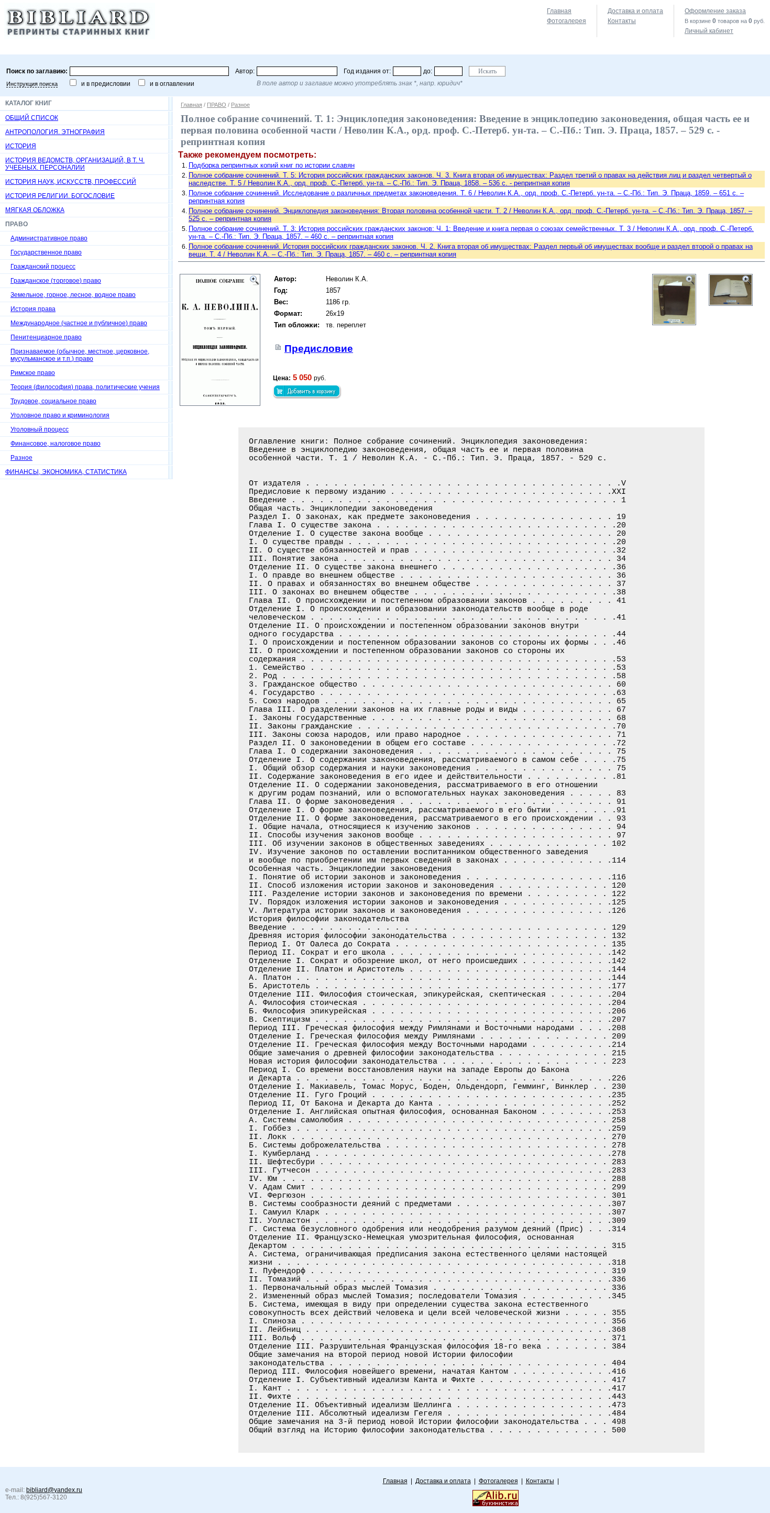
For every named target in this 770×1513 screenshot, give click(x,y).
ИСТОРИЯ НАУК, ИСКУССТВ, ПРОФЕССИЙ (70, 181)
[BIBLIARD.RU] (79, 37)
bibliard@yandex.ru (54, 1490)
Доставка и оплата (635, 11)
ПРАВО (216, 105)
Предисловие (318, 348)
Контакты (622, 21)
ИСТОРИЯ (20, 146)
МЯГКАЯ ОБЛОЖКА (34, 210)
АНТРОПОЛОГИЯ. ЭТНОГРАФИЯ (55, 132)
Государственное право (46, 252)
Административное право (48, 238)
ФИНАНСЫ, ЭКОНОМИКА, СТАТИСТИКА (66, 472)
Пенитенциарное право (46, 337)
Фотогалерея (566, 21)
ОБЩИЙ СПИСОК (31, 118)
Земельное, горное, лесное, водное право (73, 295)
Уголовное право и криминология (59, 415)
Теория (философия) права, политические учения (85, 387)
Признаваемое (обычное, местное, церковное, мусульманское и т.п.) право (79, 355)
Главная (559, 11)
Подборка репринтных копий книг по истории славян (272, 165)
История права (33, 309)
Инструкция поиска (32, 84)
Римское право (32, 373)
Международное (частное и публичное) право (78, 323)
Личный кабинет (709, 31)
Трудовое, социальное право (53, 401)
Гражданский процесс (42, 266)
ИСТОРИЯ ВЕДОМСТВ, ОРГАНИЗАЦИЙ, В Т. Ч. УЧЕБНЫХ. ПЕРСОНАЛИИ (75, 164)
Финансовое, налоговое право (55, 443)
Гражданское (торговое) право (55, 280)
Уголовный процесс (39, 429)
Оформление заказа (715, 11)
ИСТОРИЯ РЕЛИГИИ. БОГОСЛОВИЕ (60, 196)
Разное (21, 457)
